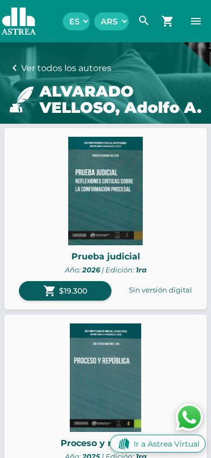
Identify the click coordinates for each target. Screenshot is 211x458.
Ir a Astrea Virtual (167, 444)
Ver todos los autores (66, 68)
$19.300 (65, 290)
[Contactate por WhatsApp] (189, 416)
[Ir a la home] (13, 21)
